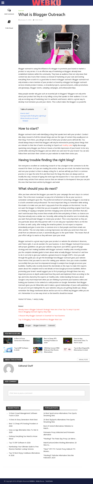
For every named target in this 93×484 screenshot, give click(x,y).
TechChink (49, 481)
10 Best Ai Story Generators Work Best (22, 340)
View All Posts (83, 359)
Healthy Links (67, 145)
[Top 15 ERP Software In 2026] (7, 349)
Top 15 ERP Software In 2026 (21, 349)
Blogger (28, 325)
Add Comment (9, 14)
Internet (21, 11)
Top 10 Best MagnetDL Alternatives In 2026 (81, 349)
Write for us (40, 481)
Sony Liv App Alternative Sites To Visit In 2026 (81, 341)
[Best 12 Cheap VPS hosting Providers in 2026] (37, 340)
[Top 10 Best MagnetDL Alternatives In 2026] (67, 349)
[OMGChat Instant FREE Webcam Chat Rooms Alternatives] (37, 350)
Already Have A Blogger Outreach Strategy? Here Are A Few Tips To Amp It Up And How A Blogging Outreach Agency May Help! (48, 310)
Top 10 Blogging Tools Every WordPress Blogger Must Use (40, 319)
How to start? (24, 113)
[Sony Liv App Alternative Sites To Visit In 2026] (67, 340)
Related (25, 121)
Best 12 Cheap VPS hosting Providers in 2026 (51, 341)
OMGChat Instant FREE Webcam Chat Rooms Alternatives (51, 350)
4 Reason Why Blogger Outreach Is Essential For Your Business (41, 316)
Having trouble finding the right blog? (33, 116)
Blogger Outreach (40, 325)
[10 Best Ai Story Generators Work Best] (7, 340)
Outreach (51, 325)
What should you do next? (29, 118)
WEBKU (32, 481)
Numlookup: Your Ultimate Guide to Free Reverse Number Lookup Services (24, 448)
